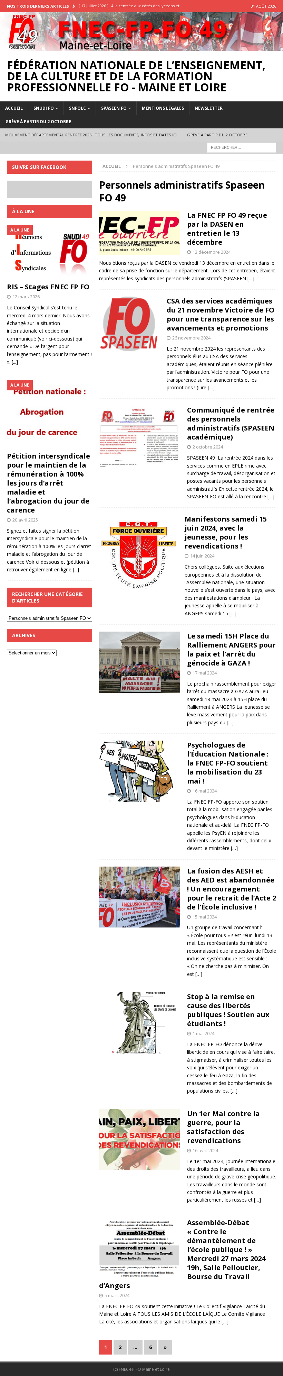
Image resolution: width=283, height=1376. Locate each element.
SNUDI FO (43, 108)
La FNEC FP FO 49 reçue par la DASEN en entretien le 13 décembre (227, 228)
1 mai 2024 (203, 1033)
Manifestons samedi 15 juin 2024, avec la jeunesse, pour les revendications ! (226, 532)
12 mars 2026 (26, 296)
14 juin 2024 (202, 556)
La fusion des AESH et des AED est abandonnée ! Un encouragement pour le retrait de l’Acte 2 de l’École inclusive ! (231, 889)
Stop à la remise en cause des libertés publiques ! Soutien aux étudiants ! (228, 1010)
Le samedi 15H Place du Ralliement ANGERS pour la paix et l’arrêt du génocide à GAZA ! (231, 649)
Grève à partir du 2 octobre (38, 122)
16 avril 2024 (205, 1150)
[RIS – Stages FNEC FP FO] (49, 252)
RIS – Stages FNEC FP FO (48, 286)
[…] (250, 278)
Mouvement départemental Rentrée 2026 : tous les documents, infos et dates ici (91, 134)
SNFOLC (77, 108)
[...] (15, 362)
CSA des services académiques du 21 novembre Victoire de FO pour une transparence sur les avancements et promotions (220, 314)
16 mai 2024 (205, 791)
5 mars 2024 (117, 1295)
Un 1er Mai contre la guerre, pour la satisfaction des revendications (223, 1127)
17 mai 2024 (205, 673)
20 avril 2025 (25, 520)
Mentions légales (163, 108)
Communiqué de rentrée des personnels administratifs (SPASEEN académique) (230, 423)
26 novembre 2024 (191, 338)
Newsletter (209, 108)
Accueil (14, 108)
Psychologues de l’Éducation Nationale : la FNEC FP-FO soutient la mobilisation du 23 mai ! (228, 763)
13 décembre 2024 (212, 252)
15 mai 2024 (205, 917)
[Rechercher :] (241, 147)
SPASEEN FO (114, 108)
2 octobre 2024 (208, 447)
